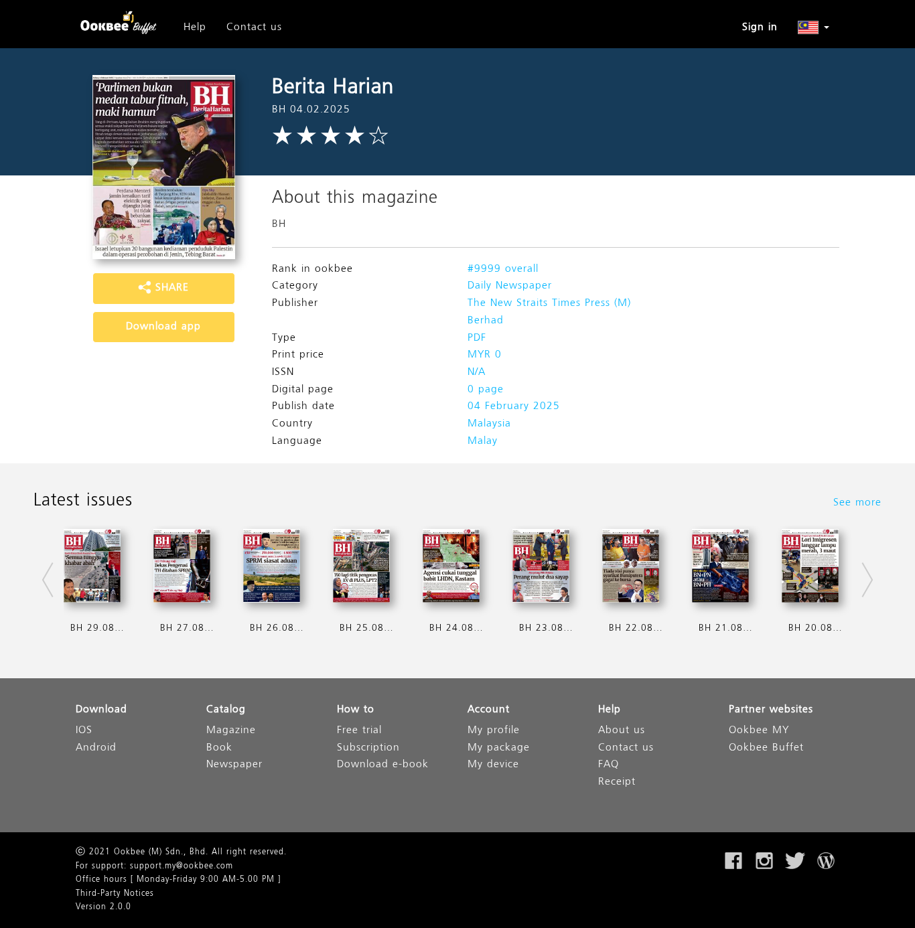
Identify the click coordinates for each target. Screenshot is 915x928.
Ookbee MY (759, 730)
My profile (494, 730)
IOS (84, 730)
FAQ (608, 765)
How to (355, 710)
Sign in (760, 27)
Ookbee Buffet (766, 748)
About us (621, 730)
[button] (813, 27)
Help (195, 27)
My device (493, 765)
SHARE (170, 288)
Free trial (359, 730)
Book (219, 748)
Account (489, 710)
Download (101, 710)
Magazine (231, 730)
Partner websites (771, 710)
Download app (163, 326)
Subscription (368, 748)
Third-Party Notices (115, 894)
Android (96, 748)
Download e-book (383, 765)
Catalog (226, 710)
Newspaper (234, 765)
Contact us (254, 27)
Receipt (617, 782)
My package (499, 748)
